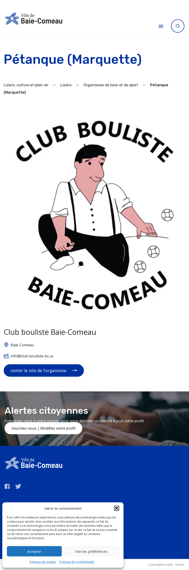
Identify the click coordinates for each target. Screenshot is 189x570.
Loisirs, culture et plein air (26, 85)
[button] (116, 508)
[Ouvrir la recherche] (177, 26)
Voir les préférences (91, 551)
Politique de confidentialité (76, 562)
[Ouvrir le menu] (161, 26)
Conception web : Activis (166, 564)
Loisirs (65, 85)
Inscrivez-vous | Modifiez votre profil (43, 428)
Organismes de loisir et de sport (110, 85)
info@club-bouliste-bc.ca (32, 356)
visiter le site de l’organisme (38, 370)
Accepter (34, 551)
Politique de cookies (43, 562)
